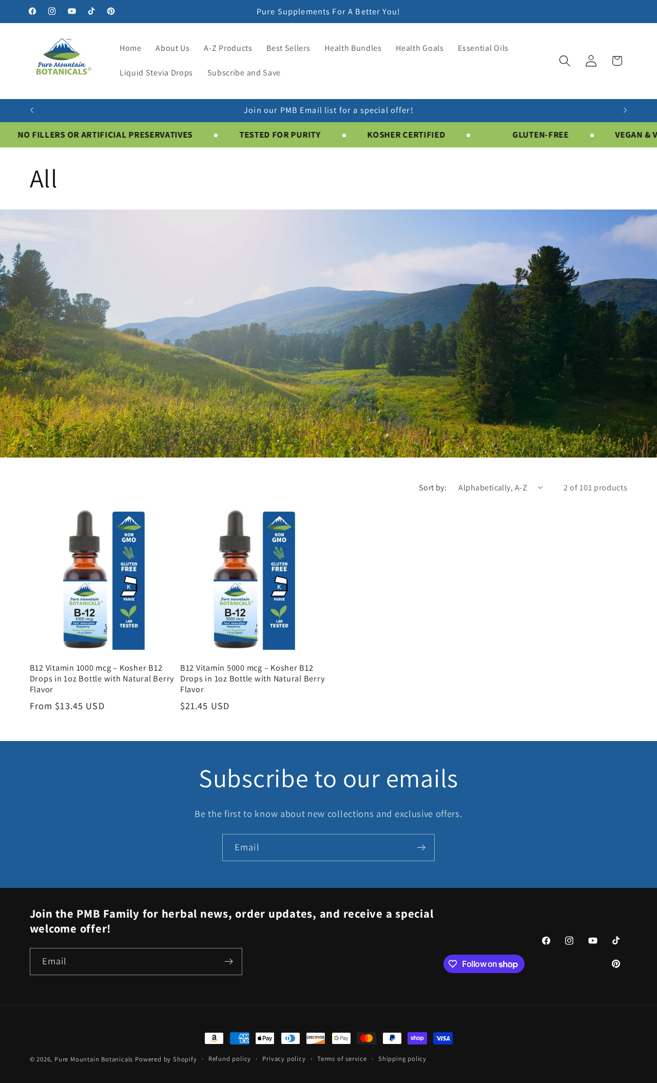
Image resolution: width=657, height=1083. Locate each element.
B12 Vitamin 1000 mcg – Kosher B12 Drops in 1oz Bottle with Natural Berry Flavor (102, 678)
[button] (565, 61)
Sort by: (433, 487)
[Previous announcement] (32, 110)
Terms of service (342, 1058)
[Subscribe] (421, 848)
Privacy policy (283, 1058)
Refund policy (229, 1058)
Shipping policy (402, 1058)
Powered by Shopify (166, 1059)
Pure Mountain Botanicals (93, 1059)
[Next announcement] (625, 110)
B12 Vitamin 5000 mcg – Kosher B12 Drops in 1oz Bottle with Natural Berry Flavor (252, 678)
